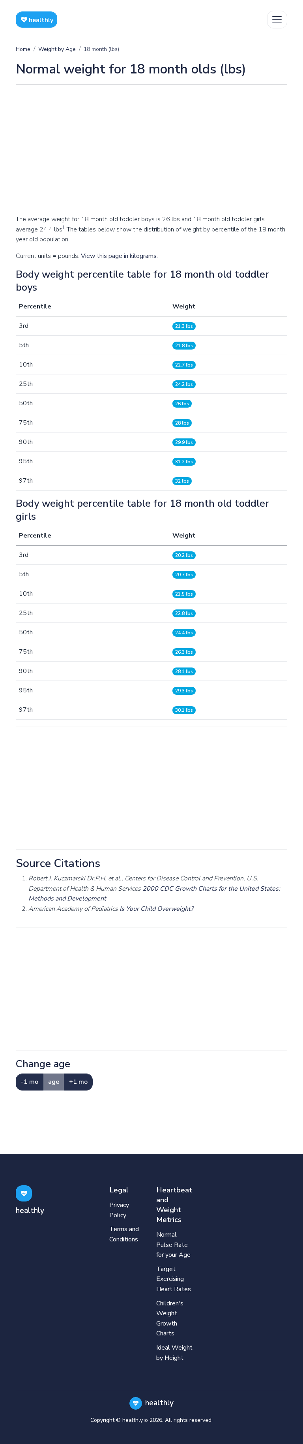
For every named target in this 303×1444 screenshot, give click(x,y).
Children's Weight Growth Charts (169, 1318)
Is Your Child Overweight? (156, 908)
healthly (40, 20)
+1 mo (78, 1081)
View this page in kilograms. (119, 256)
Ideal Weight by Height (174, 1352)
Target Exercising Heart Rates (173, 1279)
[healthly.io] (24, 1193)
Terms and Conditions (124, 1234)
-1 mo (29, 1081)
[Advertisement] (151, 146)
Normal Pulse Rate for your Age (173, 1244)
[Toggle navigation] (277, 19)
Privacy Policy (119, 1210)
